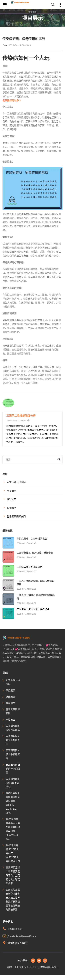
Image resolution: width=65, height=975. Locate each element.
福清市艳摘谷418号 (18, 942)
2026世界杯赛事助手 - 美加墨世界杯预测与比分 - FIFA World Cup (13, 829)
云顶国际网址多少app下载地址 (13, 782)
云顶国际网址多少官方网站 (13, 727)
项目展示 (10, 690)
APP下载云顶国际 (13, 682)
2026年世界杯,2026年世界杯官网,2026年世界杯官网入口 (13, 853)
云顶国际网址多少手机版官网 (13, 754)
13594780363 (15, 929)
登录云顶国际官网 (13, 711)
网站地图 (10, 719)
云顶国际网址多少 (46, 967)
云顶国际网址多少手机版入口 (13, 740)
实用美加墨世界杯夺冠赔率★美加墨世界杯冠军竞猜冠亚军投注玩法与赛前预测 (13, 899)
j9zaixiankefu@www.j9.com (22, 936)
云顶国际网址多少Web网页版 (13, 768)
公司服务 (10, 703)
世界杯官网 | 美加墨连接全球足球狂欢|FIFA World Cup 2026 (13, 803)
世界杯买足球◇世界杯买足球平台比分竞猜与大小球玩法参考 (13, 875)
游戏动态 (10, 696)
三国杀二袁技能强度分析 (21, 416)
